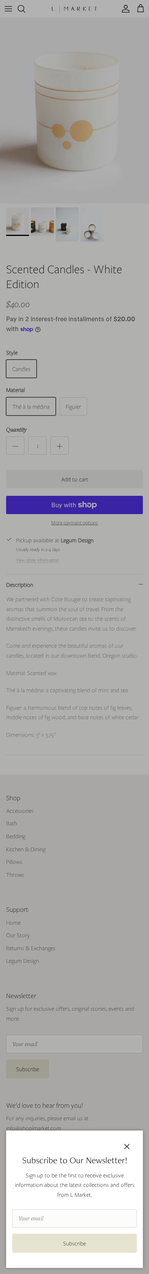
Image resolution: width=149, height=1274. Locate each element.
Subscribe (74, 1243)
